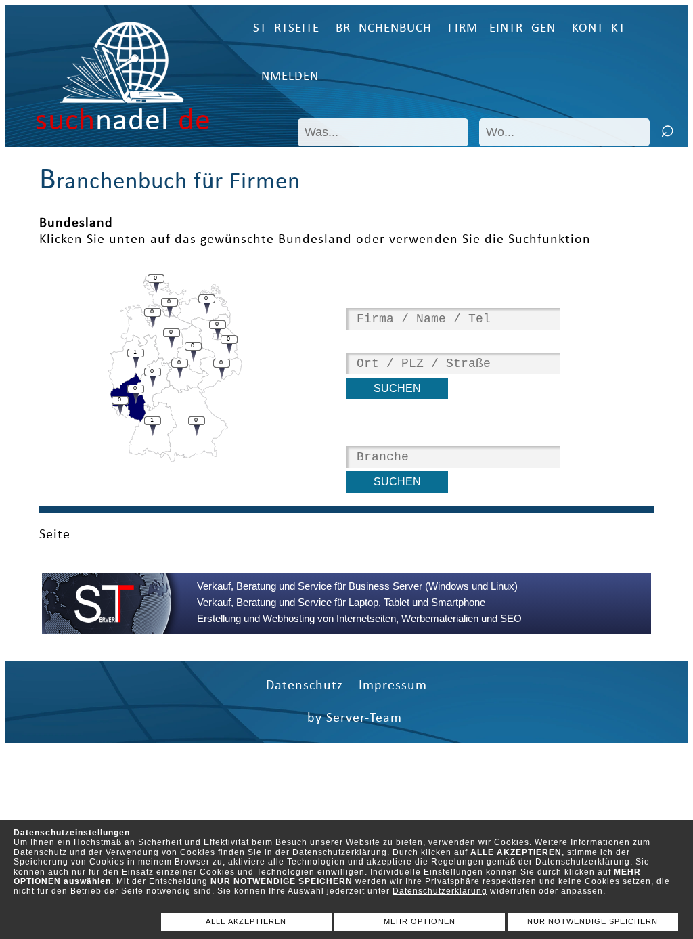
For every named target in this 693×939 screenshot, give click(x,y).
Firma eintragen (502, 28)
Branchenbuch (384, 28)
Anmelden (286, 76)
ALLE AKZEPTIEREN (246, 921)
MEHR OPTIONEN (419, 921)
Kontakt (598, 28)
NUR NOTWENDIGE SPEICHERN (592, 921)
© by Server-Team (346, 718)
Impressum (393, 686)
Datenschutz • (312, 686)
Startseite (286, 28)
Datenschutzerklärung (339, 852)
